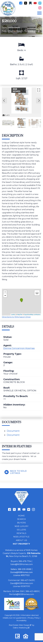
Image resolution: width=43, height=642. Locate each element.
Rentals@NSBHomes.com (21, 594)
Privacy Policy (33, 618)
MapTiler (19, 314)
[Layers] (37, 292)
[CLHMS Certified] (31, 609)
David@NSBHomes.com (21, 583)
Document (13, 430)
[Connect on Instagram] (39, 7)
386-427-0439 (27, 580)
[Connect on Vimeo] (39, 3)
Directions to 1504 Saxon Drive (16, 317)
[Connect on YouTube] (35, 3)
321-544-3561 (18, 591)
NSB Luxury (21, 526)
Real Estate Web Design (19, 625)
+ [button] (5, 291)
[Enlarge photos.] (38, 90)
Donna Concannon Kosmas (19, 348)
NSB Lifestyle (21, 537)
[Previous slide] (4, 100)
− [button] (5, 295)
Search (21, 519)
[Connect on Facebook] (20, 3)
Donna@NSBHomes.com (21, 572)
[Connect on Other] (30, 3)
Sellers (21, 530)
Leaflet (13, 314)
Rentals (21, 533)
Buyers (21, 523)
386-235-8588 (24, 569)
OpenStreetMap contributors (32, 314)
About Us (21, 540)
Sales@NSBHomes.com (21, 564)
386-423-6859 (32, 591)
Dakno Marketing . (21, 628)
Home (21, 516)
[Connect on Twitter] (25, 3)
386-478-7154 (24, 561)
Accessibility (21, 620)
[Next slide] (39, 100)
